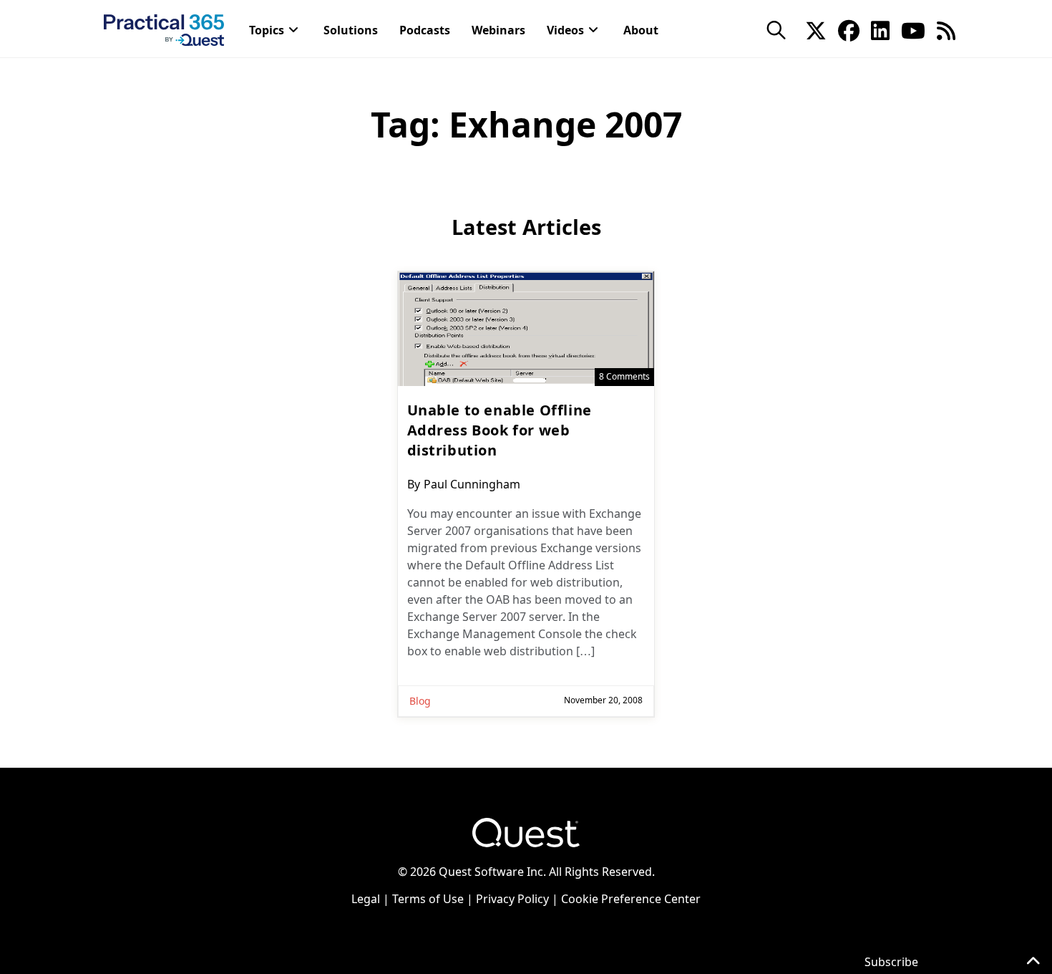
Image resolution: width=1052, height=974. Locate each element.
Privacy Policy (512, 899)
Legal (365, 899)
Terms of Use (428, 899)
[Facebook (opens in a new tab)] (848, 29)
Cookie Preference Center (631, 899)
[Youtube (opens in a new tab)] (913, 29)
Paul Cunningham (472, 484)
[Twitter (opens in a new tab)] (815, 29)
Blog (420, 701)
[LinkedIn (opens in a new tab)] (880, 29)
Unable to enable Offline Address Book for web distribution (499, 430)
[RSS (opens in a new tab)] (946, 29)
